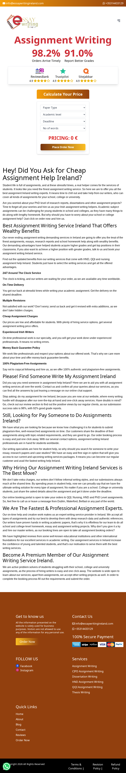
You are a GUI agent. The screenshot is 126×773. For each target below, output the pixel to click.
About (19, 719)
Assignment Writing (84, 666)
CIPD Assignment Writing (88, 671)
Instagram (26, 670)
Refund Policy (115, 766)
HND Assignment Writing (87, 682)
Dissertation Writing (84, 676)
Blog (18, 724)
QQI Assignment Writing (87, 687)
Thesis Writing (81, 692)
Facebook (26, 666)
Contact (20, 730)
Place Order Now (63, 147)
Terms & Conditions (76, 766)
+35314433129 (114, 3)
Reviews (21, 735)
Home (19, 714)
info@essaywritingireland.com (25, 3)
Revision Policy (98, 766)
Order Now (27, 642)
